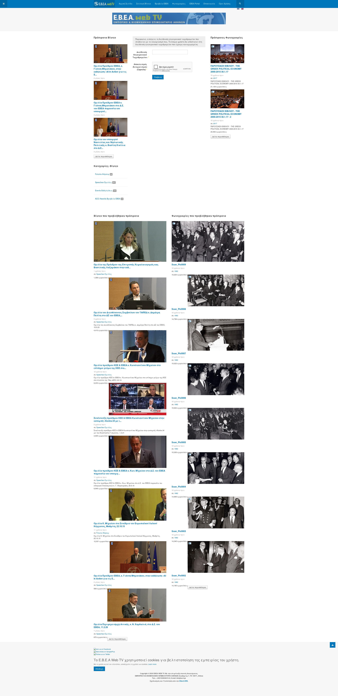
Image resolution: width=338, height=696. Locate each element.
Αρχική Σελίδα (125, 3)
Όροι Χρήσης (225, 3)
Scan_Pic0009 (179, 264)
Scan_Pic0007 (179, 353)
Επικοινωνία (209, 3)
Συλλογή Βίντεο (143, 3)
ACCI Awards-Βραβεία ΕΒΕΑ (109, 198)
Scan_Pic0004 (179, 486)
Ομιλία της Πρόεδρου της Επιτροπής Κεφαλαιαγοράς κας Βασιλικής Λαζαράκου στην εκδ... (126, 266)
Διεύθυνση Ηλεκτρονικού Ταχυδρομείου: (140, 55)
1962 (176, 271)
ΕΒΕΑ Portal (194, 3)
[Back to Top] (332, 645)
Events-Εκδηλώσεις (105, 190)
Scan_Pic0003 (179, 531)
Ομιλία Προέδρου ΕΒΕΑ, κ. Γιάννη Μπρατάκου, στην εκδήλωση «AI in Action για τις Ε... (110, 70)
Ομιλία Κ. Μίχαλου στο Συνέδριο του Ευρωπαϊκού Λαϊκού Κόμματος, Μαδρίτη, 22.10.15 (125, 525)
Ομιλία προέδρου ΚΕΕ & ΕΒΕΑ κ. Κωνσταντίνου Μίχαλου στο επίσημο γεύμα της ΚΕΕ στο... (127, 367)
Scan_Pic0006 (179, 397)
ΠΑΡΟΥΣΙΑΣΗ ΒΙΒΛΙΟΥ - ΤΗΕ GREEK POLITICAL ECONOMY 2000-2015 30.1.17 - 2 (226, 113)
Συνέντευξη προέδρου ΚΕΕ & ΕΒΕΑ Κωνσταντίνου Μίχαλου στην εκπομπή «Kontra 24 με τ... (129, 419)
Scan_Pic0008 (179, 308)
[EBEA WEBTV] (104, 3)
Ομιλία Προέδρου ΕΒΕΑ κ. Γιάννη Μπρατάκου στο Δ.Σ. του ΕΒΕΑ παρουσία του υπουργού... (109, 107)
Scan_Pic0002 (179, 575)
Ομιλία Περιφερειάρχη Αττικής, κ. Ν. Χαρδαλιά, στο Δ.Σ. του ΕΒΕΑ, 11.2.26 (127, 626)
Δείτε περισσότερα (103, 156)
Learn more (152, 664)
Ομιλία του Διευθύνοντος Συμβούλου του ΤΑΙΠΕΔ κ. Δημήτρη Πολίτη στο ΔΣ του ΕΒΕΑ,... (127, 314)
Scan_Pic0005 (179, 442)
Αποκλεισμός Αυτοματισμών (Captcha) (140, 67)
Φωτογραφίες (179, 3)
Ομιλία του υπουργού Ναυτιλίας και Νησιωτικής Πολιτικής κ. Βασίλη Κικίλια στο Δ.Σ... (109, 144)
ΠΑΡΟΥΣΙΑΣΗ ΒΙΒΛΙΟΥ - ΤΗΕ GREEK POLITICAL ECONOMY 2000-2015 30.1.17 (226, 68)
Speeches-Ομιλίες (105, 182)
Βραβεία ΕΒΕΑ (161, 3)
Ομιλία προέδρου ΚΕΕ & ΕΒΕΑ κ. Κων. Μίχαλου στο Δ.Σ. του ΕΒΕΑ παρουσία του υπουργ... (129, 472)
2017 (215, 78)
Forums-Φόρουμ (103, 174)
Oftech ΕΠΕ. (183, 681)
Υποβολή (158, 77)
